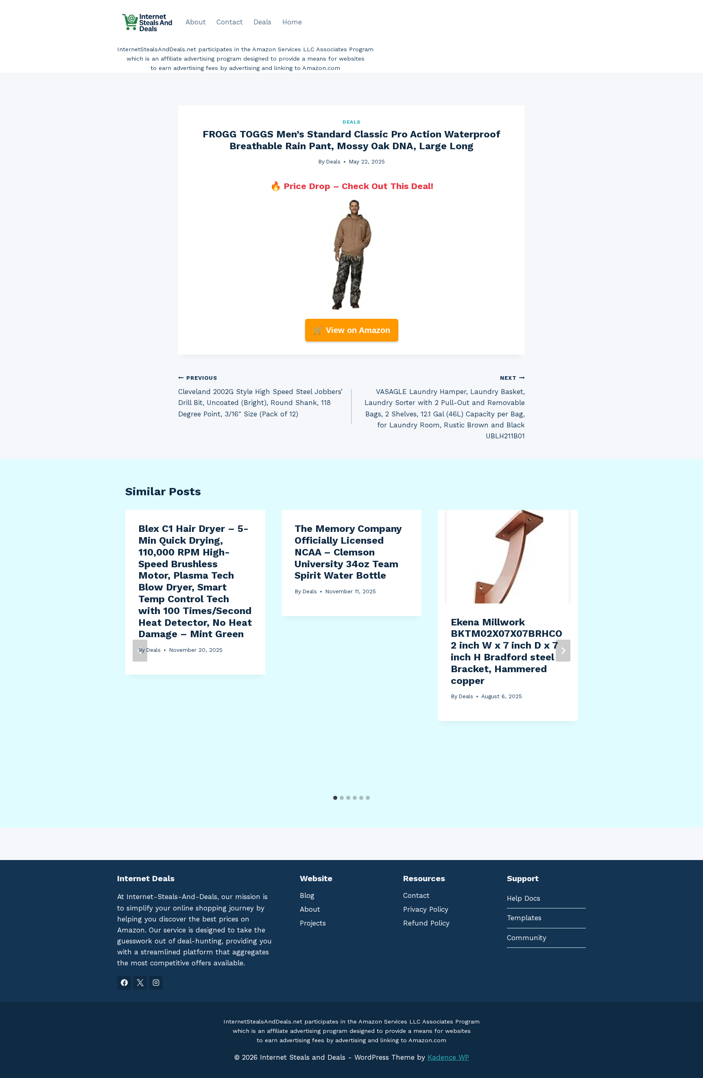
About (196, 22)
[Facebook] (124, 983)
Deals (262, 22)
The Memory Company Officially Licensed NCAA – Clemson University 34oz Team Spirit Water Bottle (348, 552)
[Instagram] (156, 983)
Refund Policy (426, 923)
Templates (524, 918)
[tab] (335, 798)
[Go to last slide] (140, 651)
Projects (313, 923)
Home (292, 22)
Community (526, 938)
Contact (229, 22)
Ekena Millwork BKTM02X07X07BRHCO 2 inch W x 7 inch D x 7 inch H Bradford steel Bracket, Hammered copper (506, 651)
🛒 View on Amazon (351, 330)
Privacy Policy (425, 909)
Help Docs (523, 898)
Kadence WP (448, 1057)
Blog (307, 895)
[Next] (563, 651)
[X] (140, 983)
